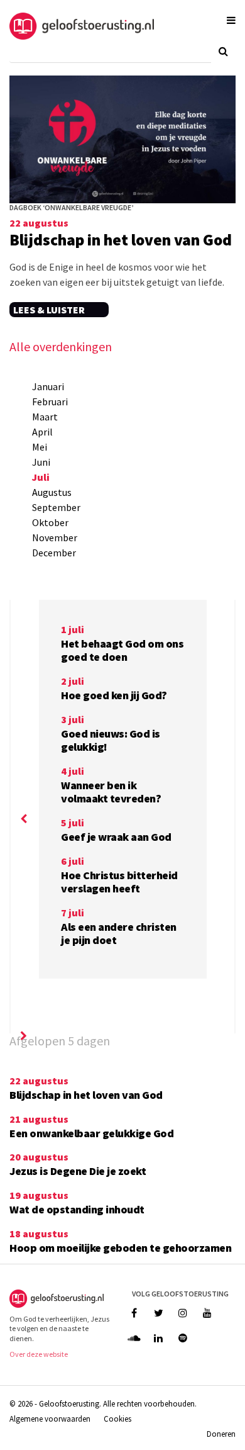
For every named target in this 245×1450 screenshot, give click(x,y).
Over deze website (38, 1354)
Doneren (221, 1434)
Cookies (117, 1418)
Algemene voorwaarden (49, 1418)
